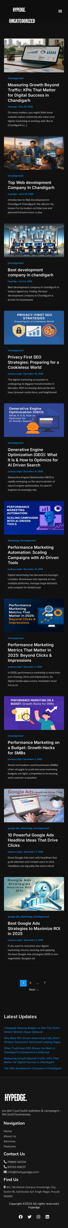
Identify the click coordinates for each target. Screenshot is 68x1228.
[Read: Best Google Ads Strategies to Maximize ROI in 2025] (34, 893)
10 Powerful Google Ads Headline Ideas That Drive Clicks (33, 840)
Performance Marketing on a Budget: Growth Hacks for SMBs (33, 747)
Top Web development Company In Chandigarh (32, 1068)
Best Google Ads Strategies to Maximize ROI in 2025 (34, 928)
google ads (14, 828)
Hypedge (34, 1207)
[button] (60, 11)
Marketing (13, 540)
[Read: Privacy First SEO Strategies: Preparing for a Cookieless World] (34, 327)
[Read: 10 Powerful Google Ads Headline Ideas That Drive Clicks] (34, 805)
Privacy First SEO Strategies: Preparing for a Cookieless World (33, 362)
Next (34, 989)
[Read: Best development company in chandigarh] (34, 240)
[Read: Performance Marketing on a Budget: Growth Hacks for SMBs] (34, 712)
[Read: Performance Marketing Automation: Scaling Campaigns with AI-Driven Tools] (34, 517)
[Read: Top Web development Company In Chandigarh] (34, 152)
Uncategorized (15, 78)
